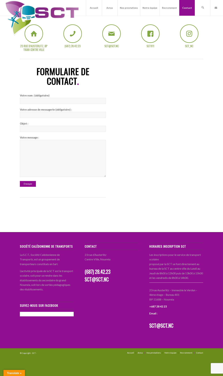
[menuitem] (94, 8)
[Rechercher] (202, 8)
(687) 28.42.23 (97, 271)
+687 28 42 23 (158, 306)
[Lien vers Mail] (215, 7)
